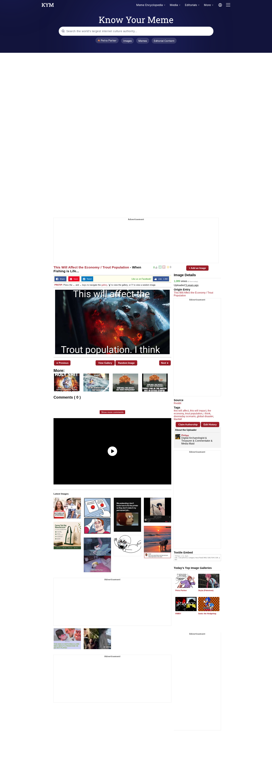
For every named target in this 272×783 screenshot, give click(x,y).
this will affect (181, 410)
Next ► (165, 363)
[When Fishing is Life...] (112, 322)
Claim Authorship (188, 424)
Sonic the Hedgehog (207, 614)
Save (75, 279)
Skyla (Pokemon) (205, 590)
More (207, 5)
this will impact (198, 410)
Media (174, 5)
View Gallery (105, 363)
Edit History (210, 424)
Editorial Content (164, 40)
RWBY (178, 614)
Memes (142, 40)
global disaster (205, 416)
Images (127, 40)
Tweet (88, 279)
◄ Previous (62, 363)
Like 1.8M (162, 279)
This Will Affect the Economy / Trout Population (91, 267)
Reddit (177, 403)
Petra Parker (181, 590)
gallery (104, 285)
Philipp (185, 435)
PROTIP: (58, 285)
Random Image (126, 363)
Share (61, 279)
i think (207, 413)
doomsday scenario (185, 416)
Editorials (191, 5)
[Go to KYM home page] (48, 5)
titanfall (178, 419)
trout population (193, 413)
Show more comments (112, 412)
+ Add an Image (197, 268)
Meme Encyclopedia (149, 5)
